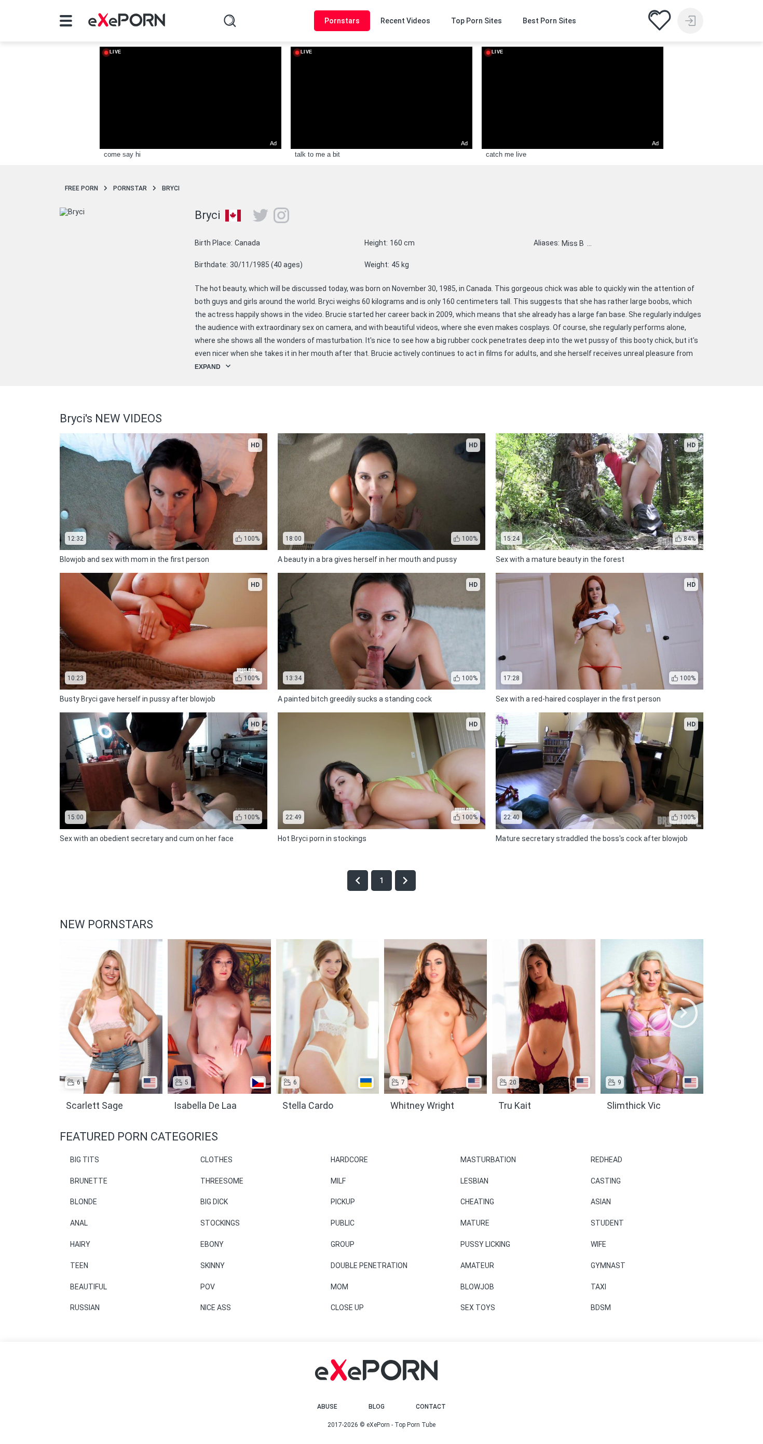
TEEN (79, 1265)
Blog (377, 1406)
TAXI (598, 1287)
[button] (682, 1012)
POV (207, 1287)
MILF (338, 1181)
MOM (339, 1287)
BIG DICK (214, 1202)
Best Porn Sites (549, 21)
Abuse (327, 1406)
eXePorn (378, 1424)
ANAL (79, 1223)
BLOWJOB (477, 1287)
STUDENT (607, 1223)
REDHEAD (606, 1160)
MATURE (474, 1223)
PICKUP (343, 1202)
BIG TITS (84, 1160)
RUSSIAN (85, 1307)
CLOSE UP (347, 1307)
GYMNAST (608, 1265)
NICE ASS (215, 1307)
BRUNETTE (88, 1181)
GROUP (343, 1244)
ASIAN (601, 1202)
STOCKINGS (220, 1223)
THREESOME (221, 1181)
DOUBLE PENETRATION (369, 1265)
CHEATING (477, 1202)
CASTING (606, 1181)
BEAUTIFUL (88, 1287)
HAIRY (80, 1244)
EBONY (212, 1244)
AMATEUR (477, 1265)
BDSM (601, 1307)
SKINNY (212, 1265)
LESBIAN (474, 1181)
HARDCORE (349, 1160)
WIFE (598, 1244)
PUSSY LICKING (485, 1244)
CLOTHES (216, 1160)
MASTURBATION (488, 1160)
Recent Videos (405, 21)
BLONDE (83, 1202)
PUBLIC (343, 1223)
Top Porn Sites (476, 21)
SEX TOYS (477, 1307)
